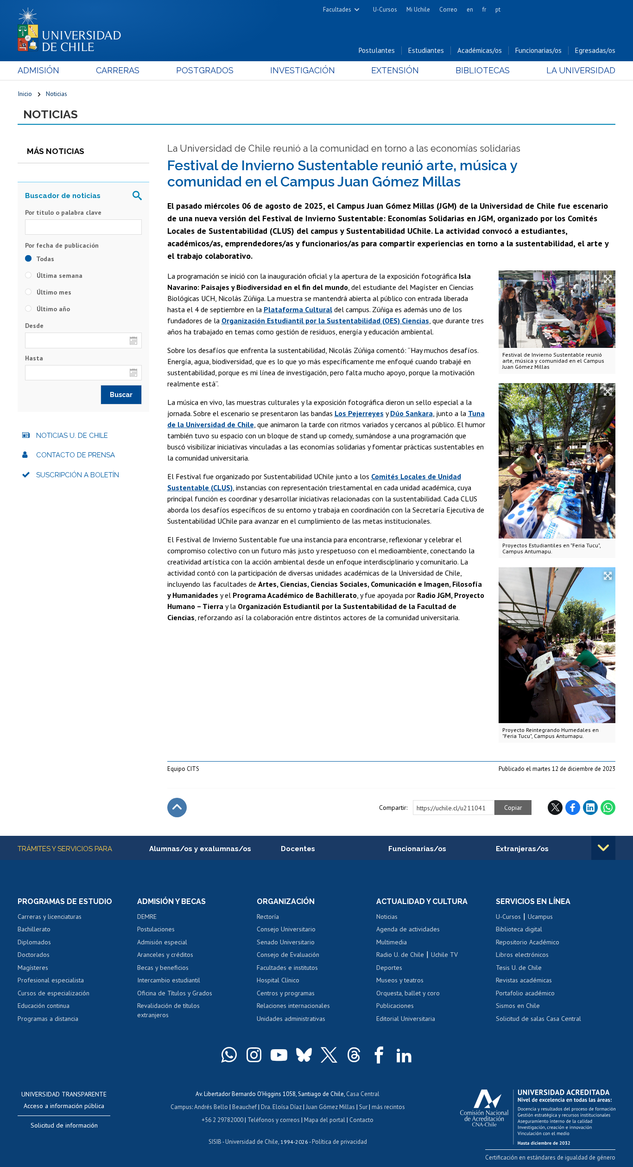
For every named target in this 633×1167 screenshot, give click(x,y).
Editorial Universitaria (405, 1018)
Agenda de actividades (408, 929)
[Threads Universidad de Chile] (354, 1054)
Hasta (34, 358)
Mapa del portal (324, 1120)
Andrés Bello (211, 1107)
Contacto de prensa (75, 455)
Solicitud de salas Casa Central (538, 1018)
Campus (181, 1107)
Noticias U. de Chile (72, 435)
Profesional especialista (51, 980)
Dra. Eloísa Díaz (281, 1107)
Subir (177, 807)
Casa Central (363, 1094)
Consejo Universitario (286, 929)
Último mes (53, 292)
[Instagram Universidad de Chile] (254, 1054)
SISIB (215, 1142)
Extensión (395, 70)
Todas (44, 259)
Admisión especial (162, 942)
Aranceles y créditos (165, 954)
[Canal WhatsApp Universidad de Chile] (229, 1054)
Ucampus (540, 916)
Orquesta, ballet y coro (408, 993)
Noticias (56, 93)
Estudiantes (426, 50)
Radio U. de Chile (400, 954)
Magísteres (33, 967)
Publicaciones (395, 1005)
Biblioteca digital (519, 929)
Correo (448, 9)
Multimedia (391, 942)
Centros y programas (286, 993)
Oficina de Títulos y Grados (174, 993)
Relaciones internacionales (293, 1005)
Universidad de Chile (251, 1142)
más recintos (388, 1107)
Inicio (25, 93)
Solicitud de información (64, 1125)
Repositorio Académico (527, 942)
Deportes (389, 967)
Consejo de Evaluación (288, 954)
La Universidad (580, 70)
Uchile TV (444, 954)
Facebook (572, 807)
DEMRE (147, 916)
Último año (52, 309)
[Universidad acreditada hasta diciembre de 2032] (537, 1114)
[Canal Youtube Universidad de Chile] (279, 1054)
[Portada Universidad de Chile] (73, 27)
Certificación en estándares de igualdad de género (550, 1157)
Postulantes (377, 50)
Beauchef (244, 1107)
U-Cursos (385, 9)
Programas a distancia (48, 1018)
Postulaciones (156, 929)
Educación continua (44, 1005)
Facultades (337, 9)
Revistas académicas (524, 980)
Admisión (38, 70)
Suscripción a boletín (77, 475)
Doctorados (34, 954)
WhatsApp (608, 807)
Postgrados (205, 70)
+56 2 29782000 (222, 1120)
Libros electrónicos (522, 954)
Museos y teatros (400, 980)
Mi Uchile (418, 9)
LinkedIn (590, 807)
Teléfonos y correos (273, 1120)
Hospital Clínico (278, 980)
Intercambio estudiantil (168, 980)
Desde (34, 325)
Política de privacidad (339, 1142)
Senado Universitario (286, 942)
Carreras (117, 70)
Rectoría (268, 916)
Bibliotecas (483, 70)
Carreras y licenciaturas (50, 916)
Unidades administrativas (291, 1018)
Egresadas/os (595, 50)
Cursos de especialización (53, 993)
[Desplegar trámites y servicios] (603, 848)
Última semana (58, 275)
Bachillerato (34, 929)
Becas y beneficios (163, 967)
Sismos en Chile (518, 1005)
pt (497, 9)
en (470, 9)
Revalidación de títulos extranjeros (168, 1010)
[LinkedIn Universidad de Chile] (404, 1054)
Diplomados (34, 942)
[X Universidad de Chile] (329, 1054)
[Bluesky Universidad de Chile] (304, 1054)
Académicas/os (479, 50)
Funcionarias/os (538, 50)
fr (484, 9)
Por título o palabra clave (63, 212)
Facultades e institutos (287, 967)
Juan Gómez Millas (330, 1107)
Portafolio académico (525, 993)
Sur (363, 1107)
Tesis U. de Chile (519, 967)
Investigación (302, 70)
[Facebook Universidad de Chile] (379, 1054)
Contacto (361, 1120)
